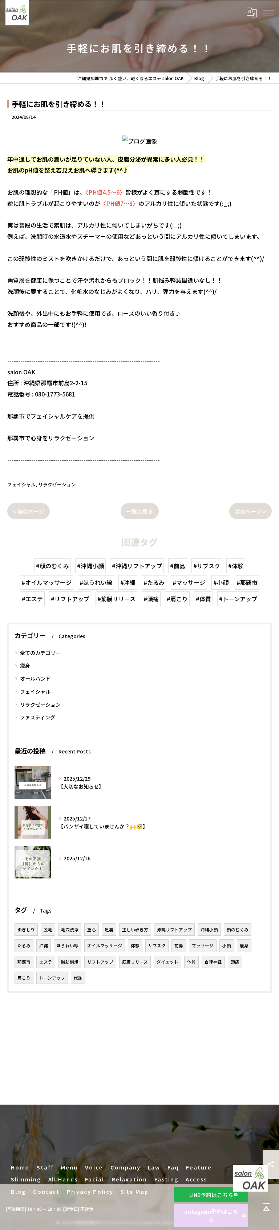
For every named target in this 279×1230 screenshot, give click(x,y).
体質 (191, 962)
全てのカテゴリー (40, 652)
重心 (91, 929)
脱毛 (48, 929)
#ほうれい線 (96, 582)
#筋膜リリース (116, 598)
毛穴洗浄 (69, 929)
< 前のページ (28, 511)
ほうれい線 (67, 945)
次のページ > (250, 511)
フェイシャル (21, 484)
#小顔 (221, 582)
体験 (135, 945)
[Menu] (267, 12)
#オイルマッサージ (46, 582)
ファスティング (37, 717)
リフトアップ (100, 962)
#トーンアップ (238, 598)
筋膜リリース (135, 962)
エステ (45, 962)
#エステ (32, 598)
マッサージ (203, 945)
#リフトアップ (70, 598)
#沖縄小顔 (90, 565)
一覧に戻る (139, 511)
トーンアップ (52, 978)
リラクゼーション (57, 484)
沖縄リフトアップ (174, 929)
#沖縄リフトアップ (137, 565)
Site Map (135, 1191)
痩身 (25, 665)
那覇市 (24, 962)
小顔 (226, 945)
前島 (178, 945)
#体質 (203, 598)
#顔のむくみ (52, 565)
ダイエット (167, 962)
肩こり (24, 978)
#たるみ (154, 582)
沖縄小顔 (209, 929)
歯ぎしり (26, 929)
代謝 (78, 978)
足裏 (109, 929)
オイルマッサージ (104, 945)
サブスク (157, 945)
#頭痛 (151, 598)
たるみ (24, 945)
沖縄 (43, 945)
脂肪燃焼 (69, 962)
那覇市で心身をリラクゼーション (50, 437)
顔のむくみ (237, 929)
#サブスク (206, 565)
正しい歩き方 (135, 929)
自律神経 (213, 962)
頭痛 (235, 962)
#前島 (177, 565)
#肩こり (177, 598)
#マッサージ (189, 582)
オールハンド (35, 678)
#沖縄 (128, 582)
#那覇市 (247, 582)
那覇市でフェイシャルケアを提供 (50, 416)
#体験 (235, 565)
